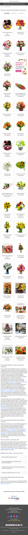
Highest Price (14, 13)
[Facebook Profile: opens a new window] (11, 516)
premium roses (6, 389)
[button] (25, 532)
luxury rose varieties (10, 429)
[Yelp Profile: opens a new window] (20, 516)
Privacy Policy (12, 530)
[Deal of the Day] (20, 67)
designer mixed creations (11, 430)
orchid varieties (15, 389)
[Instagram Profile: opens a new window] (8, 516)
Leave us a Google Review (14, 520)
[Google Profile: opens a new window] (17, 516)
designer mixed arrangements (7, 391)
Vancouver (7, 483)
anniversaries (12, 382)
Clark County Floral (14, 1)
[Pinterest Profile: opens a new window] (14, 516)
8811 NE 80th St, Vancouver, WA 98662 (14, 509)
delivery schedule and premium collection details (14, 447)
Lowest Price (21, 13)
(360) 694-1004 (14, 510)
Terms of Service (5, 530)
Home (2, 6)
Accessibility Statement (21, 530)
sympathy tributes (4, 408)
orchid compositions (22, 429)
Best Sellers (7, 13)
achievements (22, 382)
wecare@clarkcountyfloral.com (14, 512)
